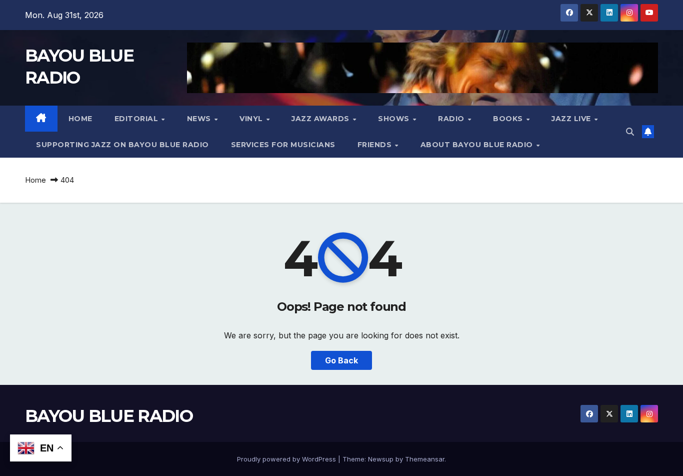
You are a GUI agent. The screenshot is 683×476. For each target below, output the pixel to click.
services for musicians (283, 144)
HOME (80, 118)
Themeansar (424, 459)
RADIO (452, 118)
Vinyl (252, 118)
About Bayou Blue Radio (478, 144)
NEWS (200, 118)
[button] (630, 132)
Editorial (137, 118)
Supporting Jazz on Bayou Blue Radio (122, 144)
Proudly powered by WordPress (287, 459)
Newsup (381, 459)
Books (509, 118)
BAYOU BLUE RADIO (108, 415)
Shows (395, 118)
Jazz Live (572, 118)
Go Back (341, 360)
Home (35, 180)
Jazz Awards (322, 118)
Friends (376, 144)
